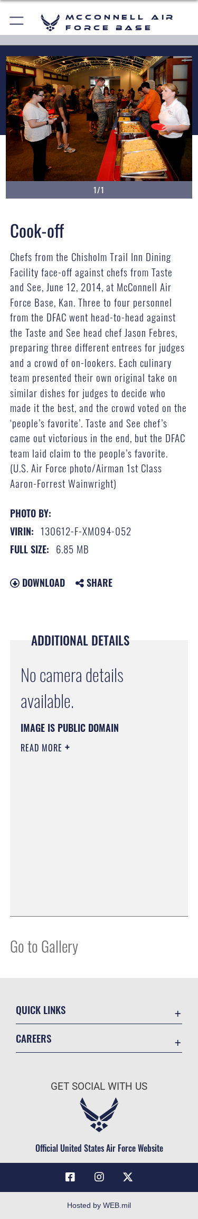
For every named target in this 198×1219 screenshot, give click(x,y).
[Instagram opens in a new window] (99, 1177)
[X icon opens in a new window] (128, 1177)
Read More (43, 747)
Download (42, 582)
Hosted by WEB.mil (99, 1205)
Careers (33, 1038)
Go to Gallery (44, 945)
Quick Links (40, 1009)
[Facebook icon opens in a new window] (70, 1177)
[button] (17, 22)
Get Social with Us (99, 1086)
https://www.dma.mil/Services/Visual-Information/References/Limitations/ (85, 882)
